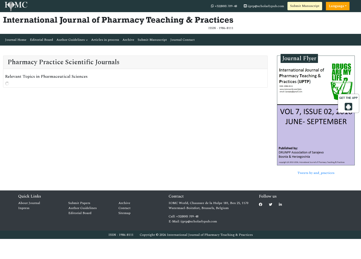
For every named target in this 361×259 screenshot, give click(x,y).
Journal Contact (182, 39)
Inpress (23, 208)
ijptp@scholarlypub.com (265, 6)
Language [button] (336, 6)
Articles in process (105, 39)
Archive (128, 39)
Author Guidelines (71, 39)
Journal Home (16, 39)
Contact (124, 208)
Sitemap (124, 213)
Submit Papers (79, 202)
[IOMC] (15, 5)
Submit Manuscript (304, 5)
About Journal (29, 202)
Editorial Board (41, 39)
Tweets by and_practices (315, 172)
